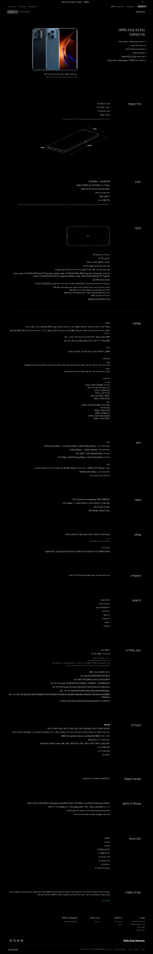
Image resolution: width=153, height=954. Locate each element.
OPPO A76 (141, 930)
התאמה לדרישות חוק (120, 949)
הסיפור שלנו (118, 921)
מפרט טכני (11, 12)
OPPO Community (70, 921)
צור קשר (97, 921)
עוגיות (130, 949)
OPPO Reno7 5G (138, 921)
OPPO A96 (141, 927)
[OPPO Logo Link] (141, 7)
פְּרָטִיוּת (143, 949)
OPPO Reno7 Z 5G (138, 924)
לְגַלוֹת (120, 924)
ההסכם (136, 949)
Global (86, 2)
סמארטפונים (130, 6)
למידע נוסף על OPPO (117, 6)
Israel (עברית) (13, 949)
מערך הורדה (106, 900)
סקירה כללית (24, 12)
